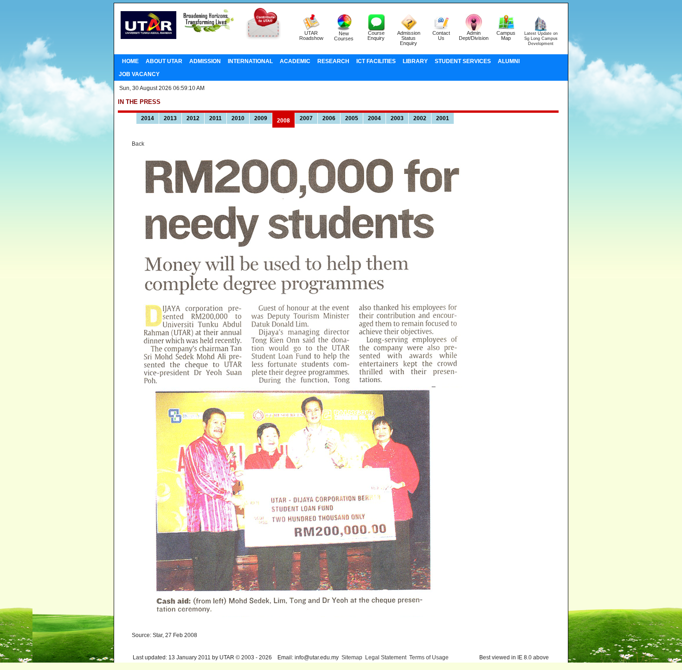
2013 (170, 118)
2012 (193, 118)
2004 (374, 118)
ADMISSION (205, 61)
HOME (130, 61)
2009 (260, 118)
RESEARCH (333, 61)
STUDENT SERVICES (463, 61)
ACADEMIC (295, 61)
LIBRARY (415, 61)
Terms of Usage (429, 657)
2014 (147, 118)
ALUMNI (509, 61)
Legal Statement (385, 657)
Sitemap (351, 657)
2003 (397, 118)
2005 (351, 118)
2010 (238, 118)
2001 (442, 118)
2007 (306, 118)
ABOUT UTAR (164, 61)
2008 (283, 120)
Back (138, 144)
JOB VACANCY (139, 74)
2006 (328, 118)
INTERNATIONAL (250, 61)
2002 (419, 118)
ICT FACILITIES (376, 61)
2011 (215, 118)
